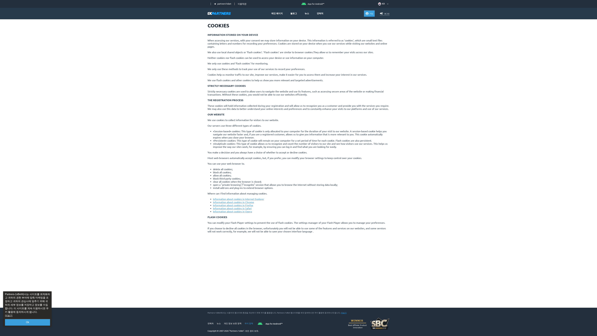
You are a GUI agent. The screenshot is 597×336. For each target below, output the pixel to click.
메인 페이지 (277, 13)
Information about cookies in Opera (232, 211)
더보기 (344, 313)
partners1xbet (224, 4)
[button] (382, 4)
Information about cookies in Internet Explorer (238, 199)
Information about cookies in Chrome (233, 202)
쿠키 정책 (249, 323)
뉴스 (307, 13)
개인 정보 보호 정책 (232, 323)
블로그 (293, 13)
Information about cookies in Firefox (233, 205)
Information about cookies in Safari (232, 208)
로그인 (386, 14)
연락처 (320, 13)
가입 (371, 13)
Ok (27, 322)
